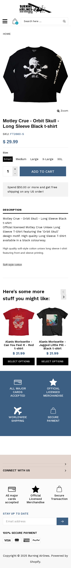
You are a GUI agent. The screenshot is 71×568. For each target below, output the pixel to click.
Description (12, 209)
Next (63, 297)
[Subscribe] (62, 521)
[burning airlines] (36, 8)
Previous (63, 291)
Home (7, 33)
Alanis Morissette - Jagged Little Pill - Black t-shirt (52, 345)
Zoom (64, 110)
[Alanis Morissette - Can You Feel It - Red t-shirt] (19, 322)
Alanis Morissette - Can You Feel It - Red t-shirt (19, 345)
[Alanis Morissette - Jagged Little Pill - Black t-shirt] (52, 322)
